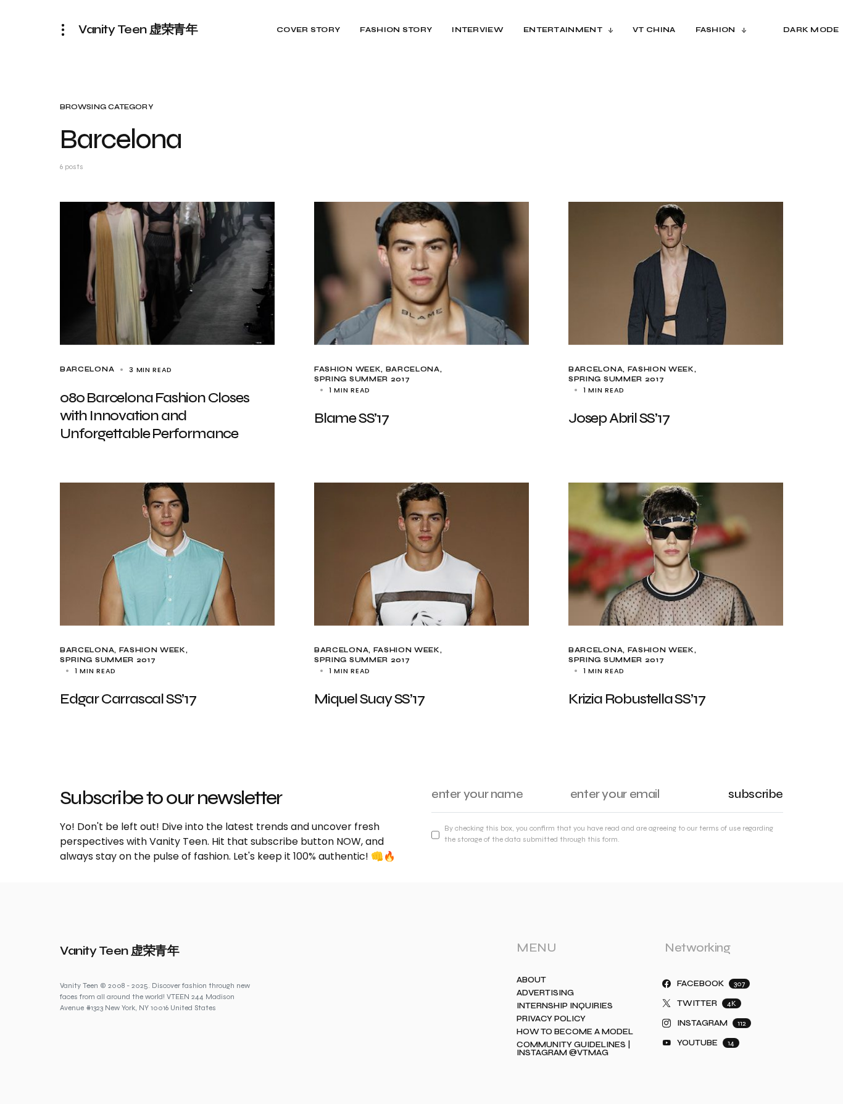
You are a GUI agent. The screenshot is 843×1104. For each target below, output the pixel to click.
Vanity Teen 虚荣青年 (137, 29)
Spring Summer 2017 (362, 379)
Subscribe (755, 794)
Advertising (545, 993)
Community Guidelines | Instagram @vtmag (573, 1049)
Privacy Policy (551, 1019)
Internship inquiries (565, 1006)
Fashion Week (347, 369)
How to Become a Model (575, 1032)
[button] (66, 29)
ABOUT (531, 980)
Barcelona (87, 369)
